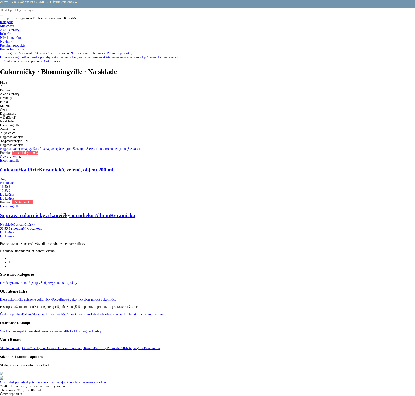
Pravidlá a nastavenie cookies (86, 382)
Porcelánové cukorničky (68, 299)
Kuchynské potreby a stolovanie (46, 57)
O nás (26, 348)
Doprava (29, 331)
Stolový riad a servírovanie (86, 57)
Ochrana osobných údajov (48, 382)
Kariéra (89, 348)
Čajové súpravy (43, 283)
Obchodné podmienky (15, 382)
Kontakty (16, 348)
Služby (5, 348)
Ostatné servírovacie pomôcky (124, 57)
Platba (69, 331)
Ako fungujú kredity (87, 331)
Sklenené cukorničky (37, 299)
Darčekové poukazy (70, 348)
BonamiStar (152, 348)
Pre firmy (100, 348)
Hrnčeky (6, 283)
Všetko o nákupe (11, 331)
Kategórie (17, 57)
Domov (5, 57)
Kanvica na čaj (22, 283)
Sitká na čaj (61, 283)
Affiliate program (132, 348)
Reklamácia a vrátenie (50, 331)
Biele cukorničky (11, 299)
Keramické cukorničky (100, 299)
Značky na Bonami (43, 348)
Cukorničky (170, 57)
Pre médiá (113, 348)
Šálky (73, 283)
